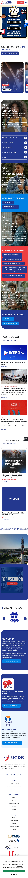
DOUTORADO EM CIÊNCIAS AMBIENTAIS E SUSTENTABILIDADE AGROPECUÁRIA (14, 268)
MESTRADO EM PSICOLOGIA (11, 255)
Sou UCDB (20, 2)
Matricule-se (6, 89)
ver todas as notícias (10, 340)
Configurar (14, 874)
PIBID (14, 829)
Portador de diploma (9, 152)
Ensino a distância (10, 207)
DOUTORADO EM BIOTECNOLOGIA (13, 276)
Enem (4, 157)
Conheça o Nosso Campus (14, 786)
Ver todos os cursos (9, 53)
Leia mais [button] (3, 366)
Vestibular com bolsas (9, 138)
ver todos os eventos (10, 443)
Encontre (14, 789)
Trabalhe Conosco (14, 826)
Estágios (14, 809)
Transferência (7, 147)
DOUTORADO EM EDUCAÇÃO (11, 259)
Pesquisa (14, 797)
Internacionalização (14, 803)
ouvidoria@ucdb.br (7, 657)
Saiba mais (14, 89)
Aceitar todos (14, 870)
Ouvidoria (14, 817)
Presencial (7, 202)
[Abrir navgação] (26, 2)
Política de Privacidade (14, 783)
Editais (14, 823)
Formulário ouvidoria (11, 661)
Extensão (14, 800)
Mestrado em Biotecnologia (13, 263)
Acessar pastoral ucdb (11, 743)
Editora (14, 806)
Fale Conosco (14, 820)
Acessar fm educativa (11, 705)
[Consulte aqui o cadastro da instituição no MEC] (14, 617)
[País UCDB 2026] (14, 22)
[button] (26, 439)
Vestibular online (8, 142)
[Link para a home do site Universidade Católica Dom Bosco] (14, 758)
